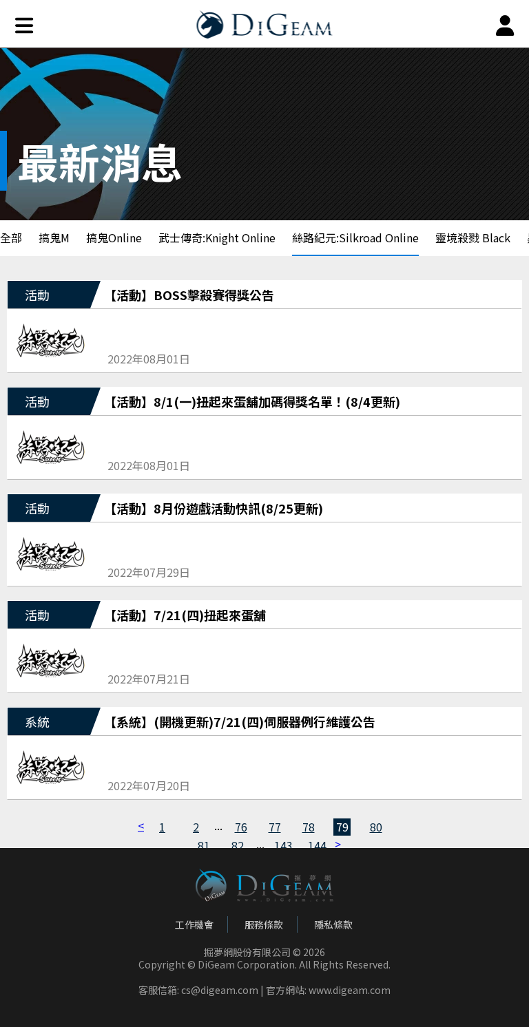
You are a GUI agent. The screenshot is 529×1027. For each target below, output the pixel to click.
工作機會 (194, 924)
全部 (11, 237)
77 (275, 826)
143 (282, 845)
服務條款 (264, 924)
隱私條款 (333, 924)
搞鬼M (54, 237)
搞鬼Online (114, 237)
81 (204, 845)
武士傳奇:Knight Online (217, 237)
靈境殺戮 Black (472, 237)
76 (241, 826)
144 (316, 845)
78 (308, 826)
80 (376, 826)
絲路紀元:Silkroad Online (355, 237)
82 (237, 845)
